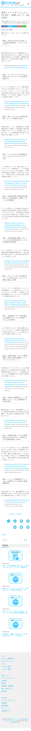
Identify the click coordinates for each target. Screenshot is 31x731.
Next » (26, 540)
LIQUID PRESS (16, 722)
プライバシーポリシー (8, 700)
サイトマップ (5, 708)
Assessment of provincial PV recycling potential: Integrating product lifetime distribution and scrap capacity (16, 141)
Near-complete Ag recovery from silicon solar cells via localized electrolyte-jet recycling (16, 422)
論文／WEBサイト (6, 688)
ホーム (3, 656)
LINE (25, 26)
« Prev (4, 540)
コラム (3, 664)
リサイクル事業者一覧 (8, 658)
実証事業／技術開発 (7, 686)
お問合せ (4, 698)
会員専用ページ (6, 711)
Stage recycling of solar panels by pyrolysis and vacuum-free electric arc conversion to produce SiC (16, 340)
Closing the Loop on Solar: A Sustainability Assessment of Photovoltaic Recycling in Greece (17, 263)
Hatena (15, 26)
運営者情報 (4, 705)
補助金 (3, 683)
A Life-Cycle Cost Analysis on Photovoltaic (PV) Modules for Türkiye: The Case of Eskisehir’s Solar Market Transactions (17, 183)
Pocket (20, 26)
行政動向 (4, 681)
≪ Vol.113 (11, 514)
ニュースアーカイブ (7, 678)
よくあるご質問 (6, 669)
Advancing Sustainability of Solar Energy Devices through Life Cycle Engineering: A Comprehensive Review (17, 103)
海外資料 (4, 691)
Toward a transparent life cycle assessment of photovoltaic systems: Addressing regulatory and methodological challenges (17, 466)
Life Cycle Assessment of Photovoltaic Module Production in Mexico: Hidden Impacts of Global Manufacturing (16, 302)
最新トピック (5, 675)
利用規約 (4, 703)
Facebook (5, 26)
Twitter (10, 26)
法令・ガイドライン (7, 661)
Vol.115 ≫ (20, 514)
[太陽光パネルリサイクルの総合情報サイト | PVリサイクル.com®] (10, 3)
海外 (13, 29)
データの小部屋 (6, 666)
